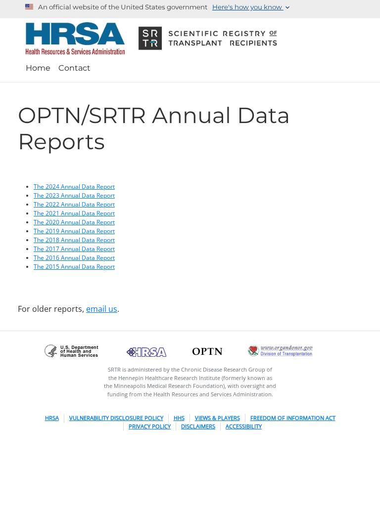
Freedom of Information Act (292, 418)
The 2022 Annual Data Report (74, 204)
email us (101, 308)
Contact (74, 68)
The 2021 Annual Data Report (74, 213)
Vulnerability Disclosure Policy (116, 418)
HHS (179, 418)
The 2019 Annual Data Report (74, 231)
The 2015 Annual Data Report (74, 266)
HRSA (52, 418)
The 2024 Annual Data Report (74, 186)
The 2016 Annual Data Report (74, 257)
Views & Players (217, 418)
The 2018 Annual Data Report (74, 240)
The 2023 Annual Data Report (74, 195)
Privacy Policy (150, 426)
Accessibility (244, 426)
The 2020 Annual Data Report (74, 222)
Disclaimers (198, 426)
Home (38, 68)
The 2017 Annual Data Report (74, 249)
